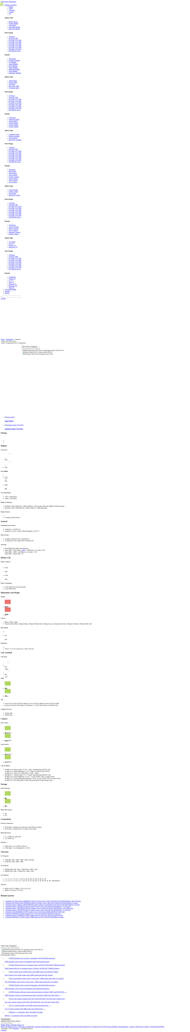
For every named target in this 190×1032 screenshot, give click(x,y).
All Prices (12, 36)
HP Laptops (12, 171)
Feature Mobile (13, 23)
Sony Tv (11, 282)
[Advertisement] (95, 314)
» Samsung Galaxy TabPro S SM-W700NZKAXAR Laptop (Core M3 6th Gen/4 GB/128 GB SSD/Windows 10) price (42, 905)
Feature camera (13, 192)
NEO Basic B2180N (110, 1027)
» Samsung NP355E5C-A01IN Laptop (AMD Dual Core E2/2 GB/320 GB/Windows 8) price (34, 917)
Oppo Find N (9, 421)
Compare (4, 1030)
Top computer (13, 138)
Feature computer (14, 136)
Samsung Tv (13, 284)
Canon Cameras (14, 227)
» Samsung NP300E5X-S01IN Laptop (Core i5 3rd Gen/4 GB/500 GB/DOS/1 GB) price (33, 913)
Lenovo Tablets (13, 126)
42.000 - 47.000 (15, 45)
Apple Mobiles (13, 64)
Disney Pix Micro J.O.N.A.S (10, 1027)
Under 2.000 (13, 38)
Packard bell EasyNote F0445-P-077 (80, 1027)
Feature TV (12, 245)
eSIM (23, 550)
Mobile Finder (13, 22)
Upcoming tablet (14, 88)
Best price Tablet (14, 86)
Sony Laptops (13, 180)
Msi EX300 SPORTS (157, 1027)
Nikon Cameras (14, 228)
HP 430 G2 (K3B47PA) (26, 1027)
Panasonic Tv (13, 286)
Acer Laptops (13, 182)
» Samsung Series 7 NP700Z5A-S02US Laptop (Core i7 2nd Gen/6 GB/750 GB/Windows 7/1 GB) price (38, 910)
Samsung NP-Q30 (98, 1027)
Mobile (11, 7)
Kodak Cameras (14, 234)
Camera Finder (13, 190)
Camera (11, 12)
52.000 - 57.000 (15, 47)
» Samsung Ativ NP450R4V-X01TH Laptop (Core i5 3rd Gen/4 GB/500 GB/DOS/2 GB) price (35, 912)
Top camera (12, 193)
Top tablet (12, 84)
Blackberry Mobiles (15, 73)
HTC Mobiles (13, 66)
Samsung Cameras (14, 232)
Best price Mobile (14, 29)
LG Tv (11, 280)
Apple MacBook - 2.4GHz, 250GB (128, 1027)
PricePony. (16, 1028)
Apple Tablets (13, 121)
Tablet (11, 8)
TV (10, 14)
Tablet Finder (13, 81)
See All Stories (6, 1019)
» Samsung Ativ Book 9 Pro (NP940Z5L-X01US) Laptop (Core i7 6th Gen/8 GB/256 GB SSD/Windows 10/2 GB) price (43, 901)
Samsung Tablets (14, 119)
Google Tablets (13, 125)
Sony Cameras (13, 230)
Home (3, 339)
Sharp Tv (12, 288)
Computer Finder (14, 134)
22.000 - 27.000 (15, 42)
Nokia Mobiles (13, 67)
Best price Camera (14, 195)
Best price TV (13, 247)
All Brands (12, 59)
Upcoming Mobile (14, 27)
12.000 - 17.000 (15, 40)
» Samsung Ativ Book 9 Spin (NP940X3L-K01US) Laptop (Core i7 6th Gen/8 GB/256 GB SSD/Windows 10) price (41, 903)
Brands (7, 293)
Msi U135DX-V (145, 1027)
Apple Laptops (13, 178)
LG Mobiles (12, 62)
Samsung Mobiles (14, 60)
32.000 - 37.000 (15, 44)
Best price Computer (15, 140)
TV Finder (12, 242)
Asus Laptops (13, 175)
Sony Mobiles (13, 71)
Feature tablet (13, 82)
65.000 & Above (15, 51)
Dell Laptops (13, 173)
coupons (7, 291)
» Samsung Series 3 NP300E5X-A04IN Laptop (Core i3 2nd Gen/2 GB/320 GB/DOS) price (34, 915)
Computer (12, 10)
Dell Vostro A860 (62, 1027)
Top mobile (12, 25)
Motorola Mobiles (14, 69)
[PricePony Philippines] (8, 1)
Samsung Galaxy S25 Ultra (14, 429)
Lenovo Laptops (14, 177)
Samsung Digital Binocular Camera (46, 1027)
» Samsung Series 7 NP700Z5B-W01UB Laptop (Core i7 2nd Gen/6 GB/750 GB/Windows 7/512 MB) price (39, 908)
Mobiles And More (11, 5)
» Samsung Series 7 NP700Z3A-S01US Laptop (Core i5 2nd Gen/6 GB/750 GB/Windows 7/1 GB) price (38, 906)
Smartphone (9, 339)
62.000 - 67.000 (15, 49)
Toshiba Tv (12, 279)
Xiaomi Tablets (13, 123)
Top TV (11, 243)
